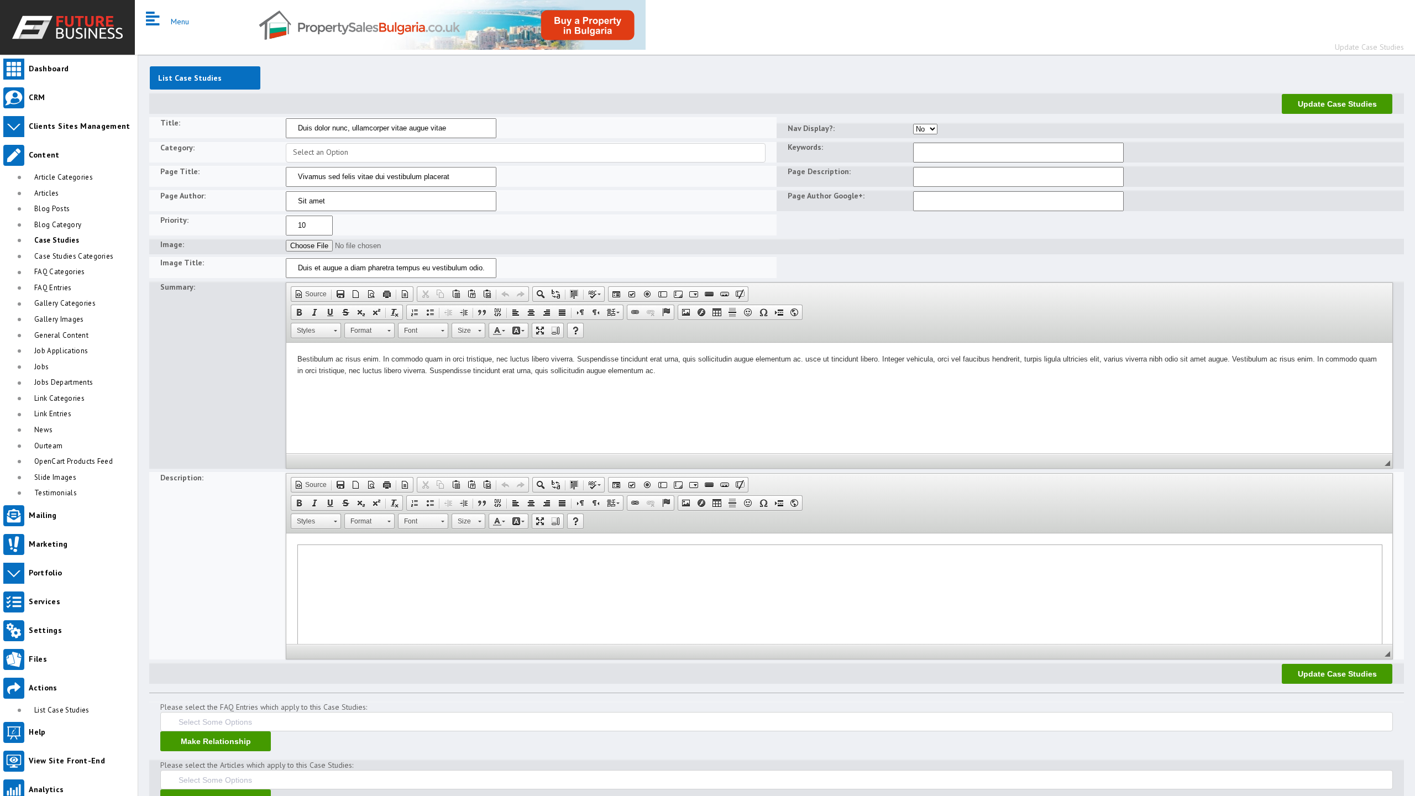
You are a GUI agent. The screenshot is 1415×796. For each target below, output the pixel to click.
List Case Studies (62, 710)
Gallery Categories (65, 303)
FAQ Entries (53, 287)
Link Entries (52, 413)
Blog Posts (52, 208)
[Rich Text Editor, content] (839, 588)
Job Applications (61, 350)
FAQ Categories (59, 271)
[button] (310, 294)
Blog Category (57, 224)
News (43, 429)
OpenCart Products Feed (73, 461)
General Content (61, 335)
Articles (46, 193)
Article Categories (63, 177)
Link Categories (59, 398)
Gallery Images (59, 319)
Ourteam (48, 446)
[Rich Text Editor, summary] (839, 398)
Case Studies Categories (73, 256)
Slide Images (55, 477)
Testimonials (55, 493)
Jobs (41, 366)
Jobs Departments (63, 382)
